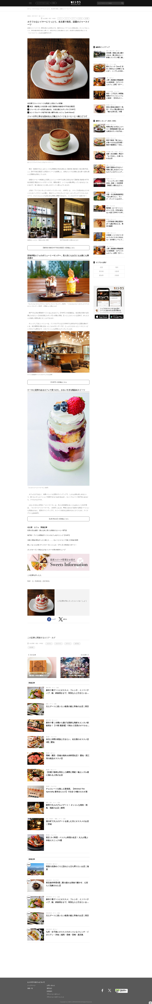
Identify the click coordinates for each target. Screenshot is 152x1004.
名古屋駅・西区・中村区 (49, 18)
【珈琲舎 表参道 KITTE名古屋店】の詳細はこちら (58, 247)
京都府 (117, 275)
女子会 (80, 18)
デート (74, 18)
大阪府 (117, 271)
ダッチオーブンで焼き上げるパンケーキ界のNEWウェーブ (46, 550)
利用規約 (49, 991)
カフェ (60, 18)
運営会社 (49, 988)
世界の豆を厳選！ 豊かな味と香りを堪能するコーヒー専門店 (47, 530)
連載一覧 (30, 988)
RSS (54, 3)
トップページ (31, 985)
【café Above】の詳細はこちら (58, 519)
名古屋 (86, 18)
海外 (116, 267)
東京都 (101, 271)
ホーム (29, 9)
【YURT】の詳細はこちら (58, 382)
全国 (101, 267)
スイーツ (67, 18)
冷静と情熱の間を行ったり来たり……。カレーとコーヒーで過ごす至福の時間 (52, 540)
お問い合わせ (51, 985)
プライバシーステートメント (55, 997)
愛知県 (101, 275)
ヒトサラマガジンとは (43, 3)
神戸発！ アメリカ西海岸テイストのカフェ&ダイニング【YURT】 (48, 535)
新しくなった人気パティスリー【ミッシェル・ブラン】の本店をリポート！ (52, 545)
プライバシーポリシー (53, 994)
